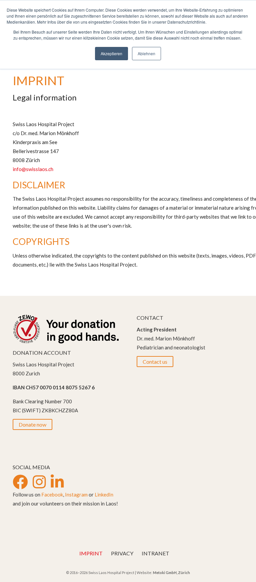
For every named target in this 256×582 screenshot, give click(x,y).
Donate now (32, 424)
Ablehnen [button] (146, 53)
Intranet (155, 553)
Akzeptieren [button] (111, 53)
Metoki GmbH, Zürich (171, 572)
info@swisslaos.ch (33, 169)
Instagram (76, 494)
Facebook (52, 494)
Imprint (91, 553)
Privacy (122, 553)
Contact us (155, 361)
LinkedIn (104, 494)
